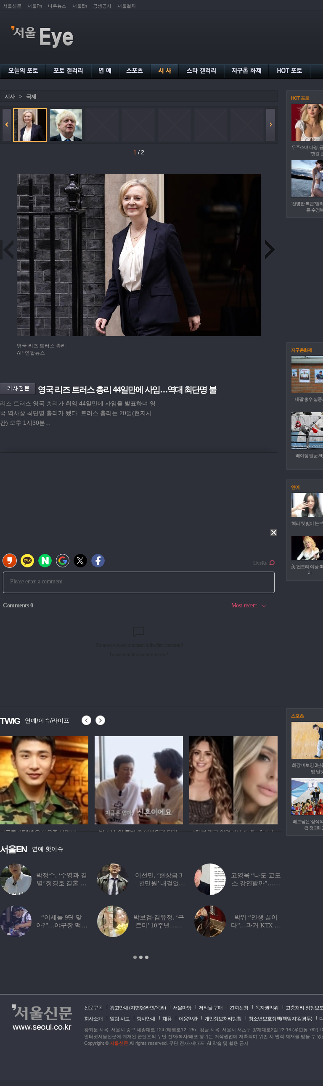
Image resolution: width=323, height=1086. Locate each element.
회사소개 (93, 1019)
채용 (167, 1019)
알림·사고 (120, 1019)
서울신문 (12, 5)
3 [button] (146, 957)
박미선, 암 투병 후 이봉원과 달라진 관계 (159, 883)
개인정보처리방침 (222, 1019)
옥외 (159, 1008)
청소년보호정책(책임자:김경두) (280, 1019)
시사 (10, 96)
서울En (79, 5)
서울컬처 (126, 5)
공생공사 (102, 5)
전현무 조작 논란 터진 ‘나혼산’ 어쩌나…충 (256, 883)
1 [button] (135, 957)
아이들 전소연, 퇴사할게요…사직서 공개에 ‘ (256, 925)
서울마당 (182, 1008)
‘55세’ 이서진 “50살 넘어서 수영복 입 (61, 883)
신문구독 (93, 1008)
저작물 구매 (210, 1008)
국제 (31, 96)
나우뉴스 (57, 5)
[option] (44, 779)
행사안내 (146, 1019)
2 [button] (141, 957)
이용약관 (188, 1019)
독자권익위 (266, 1008)
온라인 (147, 1008)
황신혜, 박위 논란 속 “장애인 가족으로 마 (159, 925)
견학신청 (239, 1008)
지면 (135, 1008)
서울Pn (34, 5)
